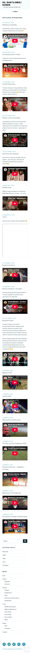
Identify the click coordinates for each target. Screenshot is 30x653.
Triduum (6, 590)
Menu (16, 11)
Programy (7, 628)
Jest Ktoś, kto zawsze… (11, 154)
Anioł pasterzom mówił (11, 54)
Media (4, 623)
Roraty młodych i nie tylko (12, 289)
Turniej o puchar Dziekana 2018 (14, 443)
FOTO (4, 604)
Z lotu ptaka (7, 614)
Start (3, 575)
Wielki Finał (6, 187)
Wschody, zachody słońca (11, 598)
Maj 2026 (5, 551)
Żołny (4, 558)
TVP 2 (4, 217)
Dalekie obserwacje (10, 606)
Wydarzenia (7, 600)
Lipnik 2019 (6, 396)
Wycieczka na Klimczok (11, 420)
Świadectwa (8, 593)
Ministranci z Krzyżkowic (11, 493)
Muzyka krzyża (7, 320)
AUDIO (4, 579)
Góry (5, 595)
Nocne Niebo (8, 617)
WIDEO (4, 588)
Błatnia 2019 (7, 373)
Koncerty (7, 584)
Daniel (4, 555)
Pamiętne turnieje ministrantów (14, 517)
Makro (6, 619)
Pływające (5, 565)
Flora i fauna (7, 612)
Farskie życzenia (8, 265)
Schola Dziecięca (8, 84)
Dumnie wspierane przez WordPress (12, 649)
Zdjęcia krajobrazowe (10, 609)
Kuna (3, 562)
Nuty (5, 626)
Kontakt (4, 632)
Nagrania (7, 581)
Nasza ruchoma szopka (11, 118)
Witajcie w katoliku (9, 25)
